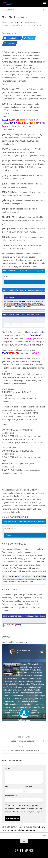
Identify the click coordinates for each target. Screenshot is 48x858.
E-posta (29, 786)
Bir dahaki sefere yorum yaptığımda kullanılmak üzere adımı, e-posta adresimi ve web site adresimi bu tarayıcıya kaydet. (24, 808)
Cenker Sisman (16, 22)
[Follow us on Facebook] (21, 850)
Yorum (7, 768)
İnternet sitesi (11, 796)
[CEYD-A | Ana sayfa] (9, 3)
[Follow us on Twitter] (26, 850)
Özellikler (8, 10)
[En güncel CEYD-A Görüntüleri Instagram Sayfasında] (17, 850)
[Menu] (44, 3)
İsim (7, 786)
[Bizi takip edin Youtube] (31, 850)
